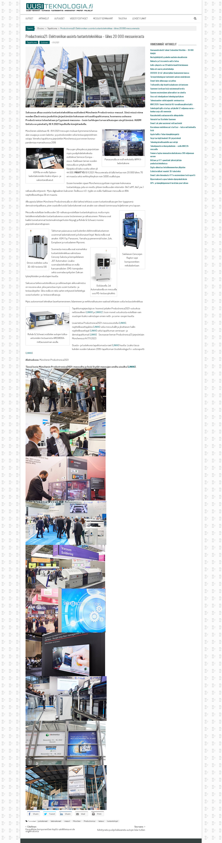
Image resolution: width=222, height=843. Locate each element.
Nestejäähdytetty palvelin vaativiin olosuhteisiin (168, 57)
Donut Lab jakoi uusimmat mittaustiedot (166, 123)
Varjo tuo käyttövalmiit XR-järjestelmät (165, 138)
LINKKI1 (89, 312)
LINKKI (122, 322)
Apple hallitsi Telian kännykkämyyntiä (164, 134)
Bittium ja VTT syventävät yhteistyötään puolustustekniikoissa (166, 162)
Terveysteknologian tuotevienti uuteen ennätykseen (170, 76)
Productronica (89, 821)
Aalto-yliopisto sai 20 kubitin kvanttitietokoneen (169, 64)
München (76, 821)
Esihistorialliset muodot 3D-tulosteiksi (165, 171)
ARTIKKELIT (44, 18)
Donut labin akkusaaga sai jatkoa (163, 80)
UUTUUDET (59, 18)
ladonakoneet (56, 821)
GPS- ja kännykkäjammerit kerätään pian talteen (169, 182)
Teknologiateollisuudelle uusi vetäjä (164, 142)
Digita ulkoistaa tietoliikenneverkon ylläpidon (167, 167)
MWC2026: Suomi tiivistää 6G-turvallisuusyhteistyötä (171, 104)
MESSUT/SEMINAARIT (103, 18)
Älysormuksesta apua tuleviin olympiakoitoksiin (168, 179)
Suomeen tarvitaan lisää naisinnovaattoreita (167, 88)
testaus (101, 821)
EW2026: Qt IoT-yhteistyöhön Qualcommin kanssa (169, 72)
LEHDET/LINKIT (139, 18)
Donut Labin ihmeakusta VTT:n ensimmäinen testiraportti (172, 175)
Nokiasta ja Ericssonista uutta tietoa (164, 61)
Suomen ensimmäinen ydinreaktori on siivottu (168, 92)
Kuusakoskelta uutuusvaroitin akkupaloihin (166, 115)
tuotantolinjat (112, 821)
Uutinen (44, 42)
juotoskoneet (42, 821)
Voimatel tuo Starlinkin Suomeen (163, 119)
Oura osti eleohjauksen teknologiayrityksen (167, 96)
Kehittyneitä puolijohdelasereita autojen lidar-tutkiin (121, 830)
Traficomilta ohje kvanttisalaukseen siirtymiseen (169, 84)
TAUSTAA (122, 18)
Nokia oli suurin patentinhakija (162, 68)
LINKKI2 (98, 312)
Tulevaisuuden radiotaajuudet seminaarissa (167, 100)
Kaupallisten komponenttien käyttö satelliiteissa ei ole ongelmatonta (50, 830)
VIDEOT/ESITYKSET (79, 18)
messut (67, 821)
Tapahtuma (52, 28)
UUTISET (29, 18)
